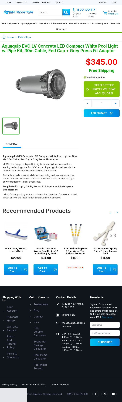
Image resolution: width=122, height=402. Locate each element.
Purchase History (12, 318)
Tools (58, 2)
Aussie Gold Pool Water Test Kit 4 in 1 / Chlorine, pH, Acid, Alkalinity (46, 251)
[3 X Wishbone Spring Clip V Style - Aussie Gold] (105, 234)
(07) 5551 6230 (77, 15)
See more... (108, 317)
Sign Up (102, 2)
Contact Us (21, 2)
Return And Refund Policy (11, 342)
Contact (38, 316)
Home (8, 2)
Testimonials (41, 304)
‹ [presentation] (110, 212)
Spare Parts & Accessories (52, 23)
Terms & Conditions (13, 355)
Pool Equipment (9, 23)
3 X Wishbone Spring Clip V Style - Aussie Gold (105, 251)
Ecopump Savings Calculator (40, 345)
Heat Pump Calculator (40, 356)
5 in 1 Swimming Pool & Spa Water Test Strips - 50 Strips (75, 251)
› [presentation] (117, 212)
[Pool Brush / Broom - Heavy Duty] (16, 234)
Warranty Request (41, 2)
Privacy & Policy (9, 384)
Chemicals (115, 23)
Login (113, 2)
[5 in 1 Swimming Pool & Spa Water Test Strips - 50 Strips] (75, 234)
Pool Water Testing (40, 366)
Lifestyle (60, 29)
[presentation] (12, 144)
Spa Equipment (28, 23)
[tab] (12, 144)
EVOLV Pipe (24, 37)
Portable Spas (99, 23)
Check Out (113, 14)
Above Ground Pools (79, 23)
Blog (36, 310)
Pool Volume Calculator (40, 331)
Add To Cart (99, 113)
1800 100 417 (85, 9)
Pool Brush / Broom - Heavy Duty (16, 249)
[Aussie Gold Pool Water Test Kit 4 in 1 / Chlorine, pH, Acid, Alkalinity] (46, 234)
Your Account (12, 308)
